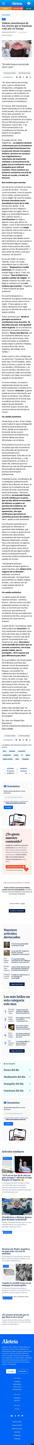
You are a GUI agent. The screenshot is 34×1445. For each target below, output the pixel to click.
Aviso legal (17, 1432)
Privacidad (17, 1439)
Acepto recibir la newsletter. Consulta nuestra (17, 802)
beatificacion (7, 1232)
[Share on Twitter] (23, 77)
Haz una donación (17, 1425)
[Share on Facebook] (16, 77)
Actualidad (17, 1381)
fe (22, 755)
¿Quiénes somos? (17, 1428)
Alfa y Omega (22, 32)
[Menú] (6, 3)
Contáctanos (17, 1435)
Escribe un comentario (17, 911)
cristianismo (7, 755)
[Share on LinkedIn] (20, 77)
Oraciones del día (14, 1090)
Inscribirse (8, 807)
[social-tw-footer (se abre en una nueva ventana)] (19, 1416)
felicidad (6, 1200)
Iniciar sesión (22, 1371)
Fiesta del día (11, 1070)
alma (4, 751)
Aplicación (17, 1400)
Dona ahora (16, 8)
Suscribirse (11, 1371)
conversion (21, 751)
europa (16, 755)
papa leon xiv (7, 1158)
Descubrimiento (17, 1389)
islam (17, 759)
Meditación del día (14, 1076)
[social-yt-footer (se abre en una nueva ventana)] (11, 1416)
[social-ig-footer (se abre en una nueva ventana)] (22, 1416)
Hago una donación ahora (14, 867)
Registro (5, 8)
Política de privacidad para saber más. (16, 803)
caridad (6, 1266)
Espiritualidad (6, 15)
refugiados (25, 759)
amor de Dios (8, 1298)
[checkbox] (4, 801)
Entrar (23, 903)
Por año (17, 1409)
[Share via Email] (27, 77)
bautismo (12, 751)
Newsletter (17, 1398)
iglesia (28, 755)
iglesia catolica (7, 759)
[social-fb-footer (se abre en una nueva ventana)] (15, 1416)
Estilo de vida (17, 1387)
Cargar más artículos (17, 984)
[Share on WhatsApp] (30, 77)
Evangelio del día (14, 1083)
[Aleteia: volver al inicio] (17, 3)
